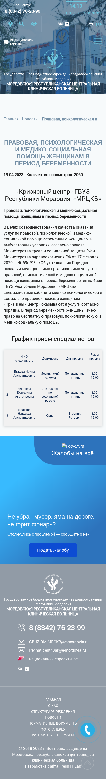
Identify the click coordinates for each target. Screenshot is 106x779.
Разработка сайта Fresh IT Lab (53, 766)
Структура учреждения (53, 711)
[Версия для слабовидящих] (34, 24)
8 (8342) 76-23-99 (22, 11)
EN (100, 24)
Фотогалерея (53, 729)
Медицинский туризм (22, 42)
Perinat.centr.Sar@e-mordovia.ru (57, 650)
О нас (53, 705)
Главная (11, 118)
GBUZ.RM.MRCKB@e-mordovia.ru (58, 641)
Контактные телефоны (53, 735)
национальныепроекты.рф (54, 658)
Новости (30, 118)
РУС (91, 24)
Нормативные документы (53, 723)
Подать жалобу (53, 550)
